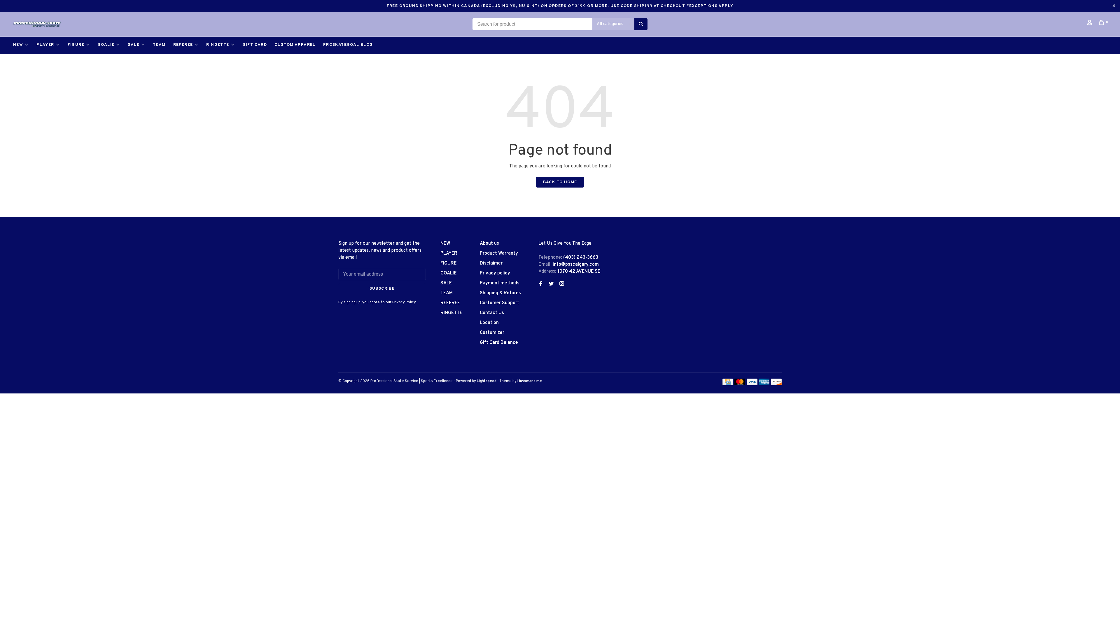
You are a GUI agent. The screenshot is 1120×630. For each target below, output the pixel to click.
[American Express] (764, 384)
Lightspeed (486, 381)
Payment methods (499, 283)
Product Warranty (499, 253)
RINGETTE (217, 44)
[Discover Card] (776, 384)
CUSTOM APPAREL (295, 44)
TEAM (159, 44)
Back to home (560, 182)
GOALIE (106, 44)
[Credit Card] (727, 384)
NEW (18, 44)
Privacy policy (495, 273)
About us (489, 243)
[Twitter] (551, 284)
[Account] (1090, 23)
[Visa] (752, 384)
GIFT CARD (255, 44)
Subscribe (382, 288)
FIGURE (76, 44)
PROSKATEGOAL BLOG (348, 44)
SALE (133, 44)
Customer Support (499, 303)
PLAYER (45, 44)
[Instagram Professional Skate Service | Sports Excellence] (561, 284)
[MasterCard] (739, 384)
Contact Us (492, 313)
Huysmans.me (529, 381)
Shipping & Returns (500, 293)
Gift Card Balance (499, 343)
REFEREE (183, 44)
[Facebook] (540, 284)
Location (489, 323)
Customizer (492, 333)
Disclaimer (491, 263)
